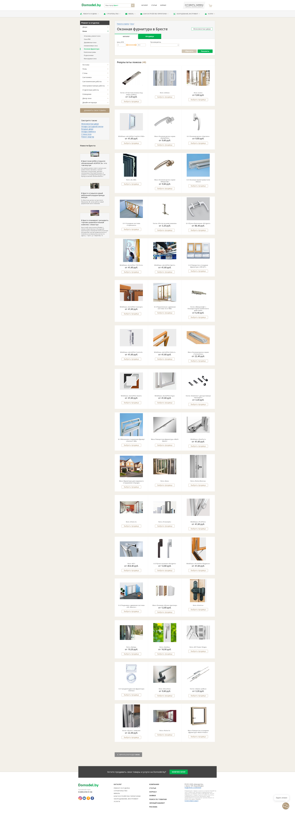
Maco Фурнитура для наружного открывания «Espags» (131, 482)
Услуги (210, 14)
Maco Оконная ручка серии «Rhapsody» (164, 181)
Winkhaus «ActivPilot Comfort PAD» (131, 136)
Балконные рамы (90, 52)
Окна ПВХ (87, 39)
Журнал (163, 5)
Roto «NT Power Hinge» (198, 647)
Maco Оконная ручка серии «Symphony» (164, 137)
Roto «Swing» (131, 647)
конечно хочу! (178, 772)
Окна (84, 31)
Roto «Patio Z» (131, 522)
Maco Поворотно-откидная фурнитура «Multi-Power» (198, 731)
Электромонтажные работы (93, 86)
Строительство (113, 14)
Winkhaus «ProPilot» (198, 522)
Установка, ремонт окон (92, 36)
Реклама (153, 807)
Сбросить (189, 51)
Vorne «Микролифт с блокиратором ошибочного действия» (198, 308)
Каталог (145, 5)
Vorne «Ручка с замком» (131, 731)
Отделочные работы (90, 90)
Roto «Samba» (164, 647)
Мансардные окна (90, 59)
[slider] (127, 45)
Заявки (152, 795)
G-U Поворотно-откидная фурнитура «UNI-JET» (198, 266)
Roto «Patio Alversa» (198, 481)
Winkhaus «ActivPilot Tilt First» (131, 265)
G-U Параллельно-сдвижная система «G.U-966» (165, 308)
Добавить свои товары (95, 110)
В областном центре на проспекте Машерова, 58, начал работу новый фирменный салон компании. (93, 198)
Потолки (85, 65)
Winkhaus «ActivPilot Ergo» (165, 396)
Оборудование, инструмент (187, 14)
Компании (154, 784)
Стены (84, 73)
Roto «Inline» (165, 93)
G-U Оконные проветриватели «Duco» (198, 181)
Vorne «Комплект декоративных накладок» (198, 397)
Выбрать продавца (131, 101)
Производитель (155, 42)
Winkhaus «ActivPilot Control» (131, 352)
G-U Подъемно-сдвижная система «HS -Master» (131, 606)
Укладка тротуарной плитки (92, 126)
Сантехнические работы (92, 81)
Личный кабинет (157, 803)
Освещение (86, 94)
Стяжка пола (86, 134)
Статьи (154, 5)
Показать (205, 51)
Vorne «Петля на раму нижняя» (165, 223)
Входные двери (87, 129)
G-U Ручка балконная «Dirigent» (198, 223)
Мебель (131, 14)
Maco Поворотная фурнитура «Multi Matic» (164, 440)
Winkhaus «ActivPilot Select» (165, 352)
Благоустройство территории (155, 14)
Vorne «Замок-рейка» (198, 689)
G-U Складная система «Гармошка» (131, 224)
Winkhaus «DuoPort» (198, 439)
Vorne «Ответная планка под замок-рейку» (131, 94)
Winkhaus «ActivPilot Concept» (131, 307)
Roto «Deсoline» (165, 689)
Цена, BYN (120, 42)
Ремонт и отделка (90, 14)
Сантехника (86, 77)
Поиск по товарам (158, 799)
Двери (84, 27)
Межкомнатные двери (90, 124)
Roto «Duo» (165, 481)
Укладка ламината (88, 131)
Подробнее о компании (193, 788)
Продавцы (149, 36)
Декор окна (86, 98)
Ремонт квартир (87, 137)
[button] (154, 78)
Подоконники (88, 55)
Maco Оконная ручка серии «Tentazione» (198, 353)
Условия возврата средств (191, 801)
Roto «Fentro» (198, 605)
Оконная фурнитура (91, 49)
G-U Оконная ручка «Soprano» (198, 136)
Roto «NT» (131, 564)
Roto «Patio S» (164, 731)
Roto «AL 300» (131, 180)
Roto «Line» (198, 93)
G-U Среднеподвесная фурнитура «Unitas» (131, 690)
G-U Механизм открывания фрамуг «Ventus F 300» (131, 440)
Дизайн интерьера (89, 102)
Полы (84, 69)
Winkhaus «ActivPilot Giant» (131, 396)
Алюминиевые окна (91, 46)
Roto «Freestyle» (164, 522)
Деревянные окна (90, 42)
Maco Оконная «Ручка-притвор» (164, 605)
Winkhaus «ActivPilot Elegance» (198, 564)
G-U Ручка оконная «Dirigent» (164, 564)
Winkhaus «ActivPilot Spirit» (164, 265)
